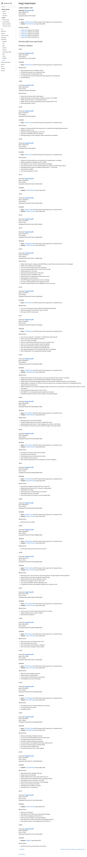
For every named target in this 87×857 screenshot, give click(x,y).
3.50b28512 (28, 840)
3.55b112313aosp (28, 666)
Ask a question (6, 21)
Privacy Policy (22, 854)
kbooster (5, 41)
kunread (4, 49)
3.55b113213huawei (31, 668)
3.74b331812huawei (31, 245)
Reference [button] (3, 31)
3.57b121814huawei (31, 605)
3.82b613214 (24, 32)
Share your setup (6, 26)
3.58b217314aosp (28, 568)
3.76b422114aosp (28, 209)
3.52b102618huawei (31, 767)
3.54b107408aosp (28, 698)
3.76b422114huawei (31, 211)
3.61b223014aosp (28, 479)
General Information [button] (6, 62)
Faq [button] (2, 29)
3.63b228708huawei (31, 415)
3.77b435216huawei (31, 190)
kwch (4, 54)
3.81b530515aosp (28, 65)
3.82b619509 (24, 35)
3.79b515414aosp (28, 122)
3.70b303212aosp (28, 370)
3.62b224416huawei (31, 447)
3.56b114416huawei (31, 635)
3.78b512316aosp (28, 154)
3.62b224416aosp (28, 445)
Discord (4, 13)
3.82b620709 (24, 37)
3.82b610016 (24, 33)
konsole (4, 47)
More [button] (2, 66)
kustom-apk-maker (7, 52)
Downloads (3, 39)
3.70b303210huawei (31, 372)
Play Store (5, 15)
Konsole (3, 70)
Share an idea (6, 19)
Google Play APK (29, 10)
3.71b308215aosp (28, 331)
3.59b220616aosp (28, 541)
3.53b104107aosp (28, 728)
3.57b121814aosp (28, 603)
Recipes (3, 33)
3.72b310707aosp (28, 302)
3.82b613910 (24, 30)
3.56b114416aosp (28, 634)
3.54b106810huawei (31, 700)
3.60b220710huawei (31, 516)
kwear (4, 56)
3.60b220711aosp (28, 514)
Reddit (4, 11)
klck (3, 43)
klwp (4, 45)
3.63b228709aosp (28, 413)
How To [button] (2, 64)
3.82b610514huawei (31, 24)
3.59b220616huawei (31, 543)
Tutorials (3, 68)
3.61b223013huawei (31, 480)
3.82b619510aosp (28, 22)
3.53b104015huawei (31, 730)
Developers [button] (3, 37)
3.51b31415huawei (30, 806)
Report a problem (7, 24)
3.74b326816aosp (28, 243)
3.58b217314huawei (31, 570)
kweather (5, 58)
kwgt (4, 60)
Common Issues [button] (4, 35)
